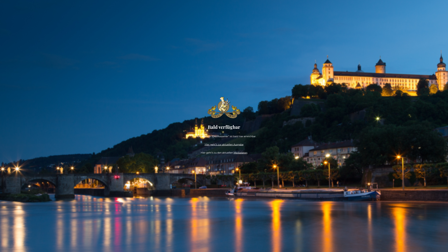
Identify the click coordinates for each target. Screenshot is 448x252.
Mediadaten (240, 152)
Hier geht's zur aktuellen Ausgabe (224, 144)
